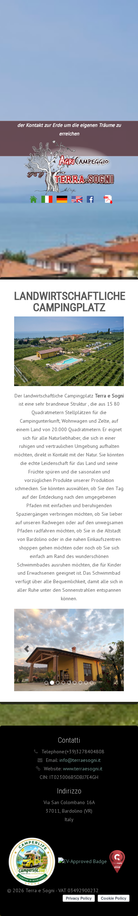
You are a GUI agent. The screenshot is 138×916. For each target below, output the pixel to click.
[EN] (76, 199)
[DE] (62, 199)
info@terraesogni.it (79, 760)
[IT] (46, 199)
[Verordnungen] (108, 199)
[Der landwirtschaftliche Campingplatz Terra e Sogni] (69, 166)
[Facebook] (90, 199)
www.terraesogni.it (82, 768)
